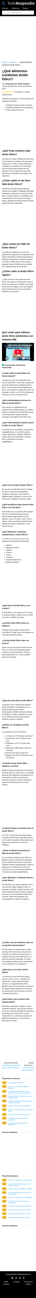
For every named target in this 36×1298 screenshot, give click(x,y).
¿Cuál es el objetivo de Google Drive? (20, 1206)
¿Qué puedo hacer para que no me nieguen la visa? (19, 1184)
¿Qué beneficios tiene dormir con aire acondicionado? (20, 1097)
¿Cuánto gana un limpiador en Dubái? (20, 1189)
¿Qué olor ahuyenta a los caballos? (19, 1106)
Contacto (16, 1282)
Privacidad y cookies (28, 1283)
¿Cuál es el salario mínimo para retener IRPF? (20, 1110)
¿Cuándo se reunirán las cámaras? (19, 1217)
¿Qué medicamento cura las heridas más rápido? (19, 1193)
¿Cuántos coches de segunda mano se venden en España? (20, 1101)
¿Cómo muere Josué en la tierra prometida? (18, 1202)
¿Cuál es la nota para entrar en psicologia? (18, 1119)
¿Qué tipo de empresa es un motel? (19, 1210)
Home (4, 62)
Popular (25, 8)
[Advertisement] (18, 37)
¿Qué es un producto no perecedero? (20, 1180)
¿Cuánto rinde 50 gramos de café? (19, 1213)
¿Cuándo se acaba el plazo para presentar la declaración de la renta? (19, 1092)
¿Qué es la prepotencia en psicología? (20, 1197)
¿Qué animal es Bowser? (16, 1082)
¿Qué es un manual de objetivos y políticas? (19, 1087)
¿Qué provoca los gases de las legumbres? (18, 1123)
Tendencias (15, 8)
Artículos (5, 8)
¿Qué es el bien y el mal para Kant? (19, 1114)
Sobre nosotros (6, 1283)
